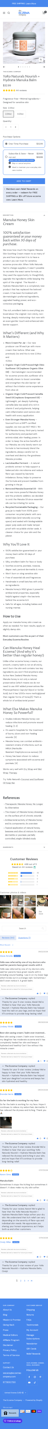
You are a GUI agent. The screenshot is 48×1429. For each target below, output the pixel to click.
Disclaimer (8, 1345)
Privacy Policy (9, 1350)
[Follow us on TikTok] (35, 1382)
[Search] (9, 13)
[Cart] (43, 13)
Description (8, 215)
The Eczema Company (12, 72)
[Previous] (4, 67)
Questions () (24, 937)
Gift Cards (31, 1348)
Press (5, 1330)
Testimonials (32, 1324)
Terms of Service (11, 1355)
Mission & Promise (12, 1319)
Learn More (31, 3)
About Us (7, 1309)
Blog (5, 1314)
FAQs (28, 1319)
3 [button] (24, 1280)
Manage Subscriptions (33, 1337)
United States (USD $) (14, 1392)
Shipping (30, 1309)
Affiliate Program (11, 1340)
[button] (9, 90)
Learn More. (17, 199)
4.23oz (20, 114)
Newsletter (31, 1343)
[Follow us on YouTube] (29, 1382)
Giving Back (8, 1324)
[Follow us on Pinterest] (40, 1377)
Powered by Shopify (34, 1400)
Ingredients (8, 847)
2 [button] (20, 1280)
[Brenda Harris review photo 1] (6, 1122)
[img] (6, 952)
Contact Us (8, 1367)
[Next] (44, 67)
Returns (30, 1314)
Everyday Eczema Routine (16, 639)
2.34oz (8, 114)
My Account (32, 1330)
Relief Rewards (33, 1353)
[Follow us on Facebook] (29, 1377)
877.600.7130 (9, 1382)
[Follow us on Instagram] (35, 1377)
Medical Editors (10, 1335)
